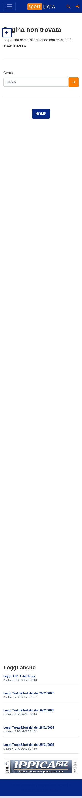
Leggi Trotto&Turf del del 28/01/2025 (28, 727)
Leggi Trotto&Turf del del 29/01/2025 (28, 710)
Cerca (8, 73)
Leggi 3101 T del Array (19, 676)
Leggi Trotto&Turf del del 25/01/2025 (28, 744)
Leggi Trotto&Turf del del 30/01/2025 (28, 693)
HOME (41, 114)
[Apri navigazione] (9, 6)
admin (9, 680)
